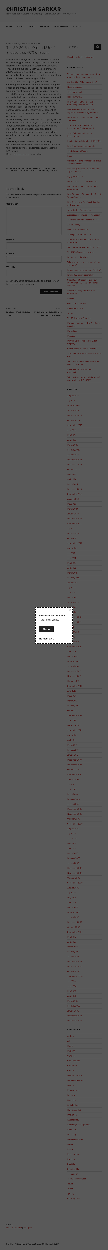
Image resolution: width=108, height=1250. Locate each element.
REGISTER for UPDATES (52, 615)
